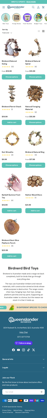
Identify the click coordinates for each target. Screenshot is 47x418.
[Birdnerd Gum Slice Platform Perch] (12, 227)
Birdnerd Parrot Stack (11, 106)
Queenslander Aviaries (15, 407)
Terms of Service (7, 412)
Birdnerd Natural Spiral (32, 62)
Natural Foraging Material (32, 108)
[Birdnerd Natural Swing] (12, 47)
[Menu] (3, 7)
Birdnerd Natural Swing (9, 62)
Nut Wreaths (7, 152)
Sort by (5, 30)
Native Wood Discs (33, 195)
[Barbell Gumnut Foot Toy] (12, 181)
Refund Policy (18, 410)
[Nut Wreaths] (12, 138)
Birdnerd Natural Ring (34, 152)
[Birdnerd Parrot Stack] (12, 93)
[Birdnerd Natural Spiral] (35, 47)
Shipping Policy (30, 410)
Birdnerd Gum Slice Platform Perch (10, 241)
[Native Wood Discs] (35, 181)
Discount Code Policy (22, 412)
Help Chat (23, 332)
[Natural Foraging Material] (35, 93)
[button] (43, 7)
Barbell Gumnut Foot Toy (11, 196)
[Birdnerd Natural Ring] (35, 138)
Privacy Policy (6, 410)
